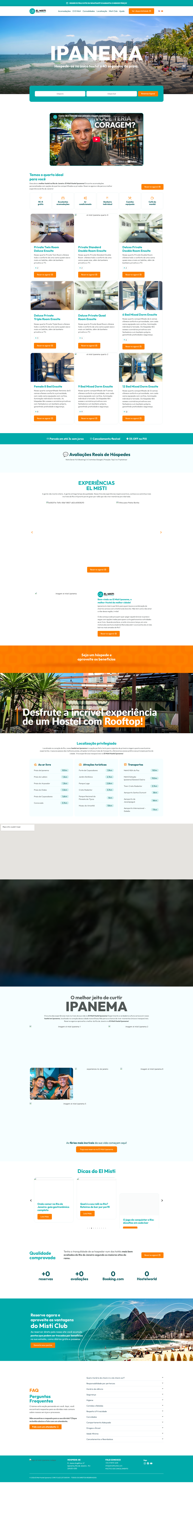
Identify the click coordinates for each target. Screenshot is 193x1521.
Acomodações (64, 11)
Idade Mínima (92, 1433)
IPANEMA (96, 1006)
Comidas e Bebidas (94, 1405)
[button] (32, 532)
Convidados (91, 1417)
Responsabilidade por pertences (100, 1383)
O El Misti (76, 11)
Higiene (89, 1400)
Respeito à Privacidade (96, 1411)
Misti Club (113, 11)
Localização (102, 11)
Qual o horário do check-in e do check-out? (105, 1378)
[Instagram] (144, 1463)
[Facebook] (148, 1463)
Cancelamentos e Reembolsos (99, 1439)
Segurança (91, 1394)
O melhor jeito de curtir (96, 997)
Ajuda (121, 11)
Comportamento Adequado (98, 1422)
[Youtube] (151, 1463)
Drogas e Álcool (93, 1428)
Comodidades (89, 11)
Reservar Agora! (148, 94)
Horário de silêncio (94, 1389)
